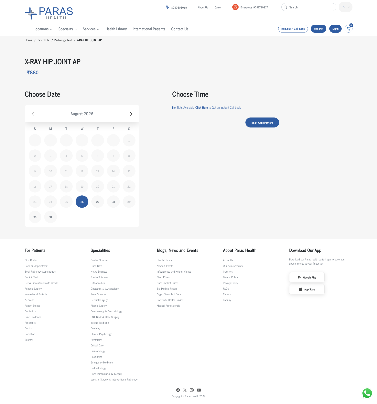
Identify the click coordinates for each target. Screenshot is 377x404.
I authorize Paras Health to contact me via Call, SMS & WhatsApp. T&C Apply (187, 219)
